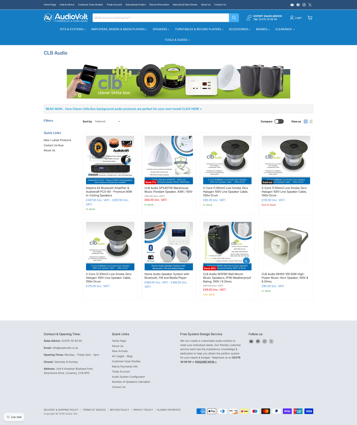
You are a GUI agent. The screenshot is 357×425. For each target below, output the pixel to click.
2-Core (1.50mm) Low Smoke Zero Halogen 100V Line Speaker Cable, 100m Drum (284, 191)
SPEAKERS (160, 29)
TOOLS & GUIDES (176, 40)
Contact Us (220, 4)
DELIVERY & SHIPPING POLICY (61, 409)
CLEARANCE (284, 29)
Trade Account (114, 4)
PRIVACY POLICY (143, 409)
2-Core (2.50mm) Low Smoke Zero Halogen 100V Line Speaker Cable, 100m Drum (108, 277)
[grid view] (305, 121)
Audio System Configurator (128, 376)
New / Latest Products (57, 140)
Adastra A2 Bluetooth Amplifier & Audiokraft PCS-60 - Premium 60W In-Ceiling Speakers (109, 191)
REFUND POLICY (119, 409)
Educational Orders (136, 4)
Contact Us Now (54, 145)
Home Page (50, 4)
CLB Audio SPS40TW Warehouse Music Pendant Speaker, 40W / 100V (168, 189)
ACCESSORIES (239, 29)
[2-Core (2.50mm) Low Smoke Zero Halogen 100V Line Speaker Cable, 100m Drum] (110, 246)
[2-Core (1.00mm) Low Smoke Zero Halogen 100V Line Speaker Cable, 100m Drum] (227, 160)
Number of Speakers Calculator (131, 381)
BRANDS (262, 29)
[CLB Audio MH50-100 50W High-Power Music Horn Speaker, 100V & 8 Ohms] (286, 246)
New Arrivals (120, 351)
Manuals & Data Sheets (185, 4)
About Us (205, 4)
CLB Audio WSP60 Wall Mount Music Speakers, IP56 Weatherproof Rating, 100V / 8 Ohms (227, 277)
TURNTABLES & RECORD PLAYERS (198, 29)
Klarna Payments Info (125, 366)
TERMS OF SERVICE (94, 409)
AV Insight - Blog (122, 356)
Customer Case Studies (90, 4)
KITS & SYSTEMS (72, 29)
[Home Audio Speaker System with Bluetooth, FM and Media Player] (168, 246)
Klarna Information (159, 4)
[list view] (310, 121)
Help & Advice (67, 4)
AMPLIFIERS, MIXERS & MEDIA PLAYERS (118, 29)
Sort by (87, 121)
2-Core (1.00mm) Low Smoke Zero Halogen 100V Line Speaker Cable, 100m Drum (225, 191)
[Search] (234, 17)
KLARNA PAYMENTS (169, 409)
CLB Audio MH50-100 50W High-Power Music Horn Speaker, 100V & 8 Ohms (285, 277)
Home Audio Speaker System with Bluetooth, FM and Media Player (166, 275)
